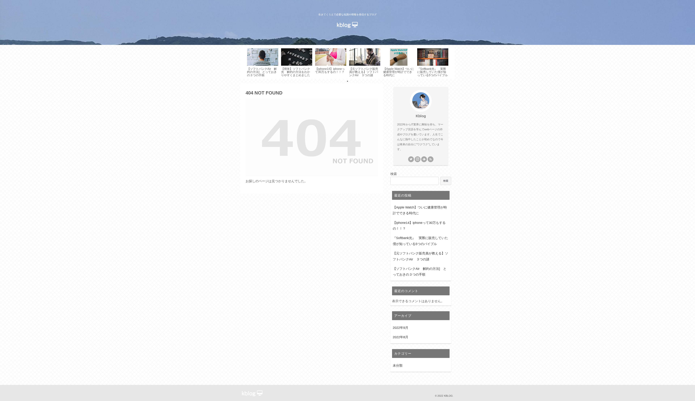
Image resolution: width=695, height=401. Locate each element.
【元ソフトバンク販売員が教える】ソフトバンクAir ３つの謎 (420, 256)
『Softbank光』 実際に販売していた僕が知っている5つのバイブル (420, 241)
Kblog (421, 116)
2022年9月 (400, 328)
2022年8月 (400, 337)
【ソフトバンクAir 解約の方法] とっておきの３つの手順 (420, 271)
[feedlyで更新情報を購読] (424, 159)
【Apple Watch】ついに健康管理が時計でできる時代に (420, 210)
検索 (393, 174)
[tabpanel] (262, 62)
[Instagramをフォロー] (417, 159)
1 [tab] (347, 81)
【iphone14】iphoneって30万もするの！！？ (419, 225)
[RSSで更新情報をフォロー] (430, 159)
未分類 (398, 366)
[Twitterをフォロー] (411, 159)
